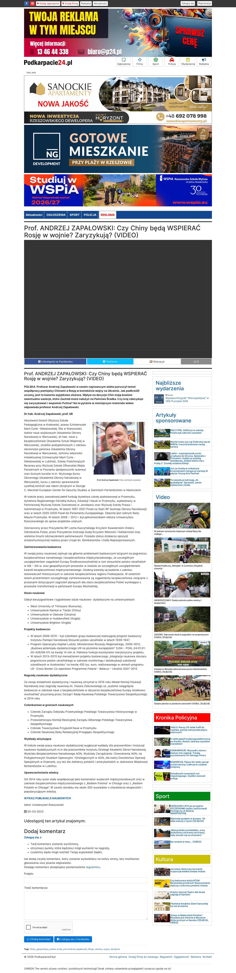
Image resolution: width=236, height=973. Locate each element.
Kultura (164, 859)
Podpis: (29, 873)
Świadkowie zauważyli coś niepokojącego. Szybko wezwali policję (187, 776)
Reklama (86, 3)
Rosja (91, 949)
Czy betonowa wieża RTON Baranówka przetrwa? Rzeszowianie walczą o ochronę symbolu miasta (190, 883)
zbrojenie (115, 949)
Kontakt (207, 956)
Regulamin (166, 956)
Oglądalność (181, 956)
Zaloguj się (188, 3)
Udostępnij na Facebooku (57, 361)
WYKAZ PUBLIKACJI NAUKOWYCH (47, 798)
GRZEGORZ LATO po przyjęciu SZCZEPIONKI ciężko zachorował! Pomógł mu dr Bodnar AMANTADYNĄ (188, 809)
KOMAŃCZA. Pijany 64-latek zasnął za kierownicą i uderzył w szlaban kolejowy (189, 764)
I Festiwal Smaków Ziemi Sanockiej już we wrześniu (189, 904)
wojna (106, 949)
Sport (156, 63)
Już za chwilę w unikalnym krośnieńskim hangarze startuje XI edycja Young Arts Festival (189, 471)
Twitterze (111, 361)
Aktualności (100, 3)
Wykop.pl (158, 361)
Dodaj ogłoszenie (49, 3)
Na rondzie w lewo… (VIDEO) (185, 841)
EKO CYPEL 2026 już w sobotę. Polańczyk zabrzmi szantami (187, 431)
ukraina (98, 949)
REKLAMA (108, 214)
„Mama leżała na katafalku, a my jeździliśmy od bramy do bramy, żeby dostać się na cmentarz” (187, 832)
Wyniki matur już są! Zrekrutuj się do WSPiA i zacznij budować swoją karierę (190, 444)
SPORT (75, 214)
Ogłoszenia (123, 63)
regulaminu (93, 867)
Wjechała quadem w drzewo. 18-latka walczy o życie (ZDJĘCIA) (188, 819)
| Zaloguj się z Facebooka (74, 939)
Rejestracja (204, 3)
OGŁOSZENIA (56, 214)
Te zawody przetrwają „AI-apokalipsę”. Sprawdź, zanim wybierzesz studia (186, 482)
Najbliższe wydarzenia (170, 386)
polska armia (56, 949)
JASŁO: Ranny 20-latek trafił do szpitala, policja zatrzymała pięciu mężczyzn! (188, 730)
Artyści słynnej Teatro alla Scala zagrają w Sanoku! (187, 893)
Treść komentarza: (36, 887)
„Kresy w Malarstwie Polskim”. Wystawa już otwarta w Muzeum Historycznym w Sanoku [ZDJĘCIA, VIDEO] (189, 919)
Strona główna (118, 956)
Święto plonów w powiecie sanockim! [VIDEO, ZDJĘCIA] (182, 703)
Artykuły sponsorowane (173, 418)
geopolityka (42, 949)
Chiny (32, 949)
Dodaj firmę (71, 3)
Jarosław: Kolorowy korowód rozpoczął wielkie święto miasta (187, 870)
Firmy (139, 63)
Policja (172, 63)
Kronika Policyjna (176, 717)
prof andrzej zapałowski (75, 949)
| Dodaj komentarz (40, 939)
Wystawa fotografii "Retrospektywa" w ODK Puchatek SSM (187, 398)
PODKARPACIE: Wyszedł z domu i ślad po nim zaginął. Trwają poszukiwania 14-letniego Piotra (188, 753)
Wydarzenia (188, 63)
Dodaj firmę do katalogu (143, 956)
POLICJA (90, 214)
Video (163, 497)
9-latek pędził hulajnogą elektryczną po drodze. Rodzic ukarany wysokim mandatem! (190, 741)
